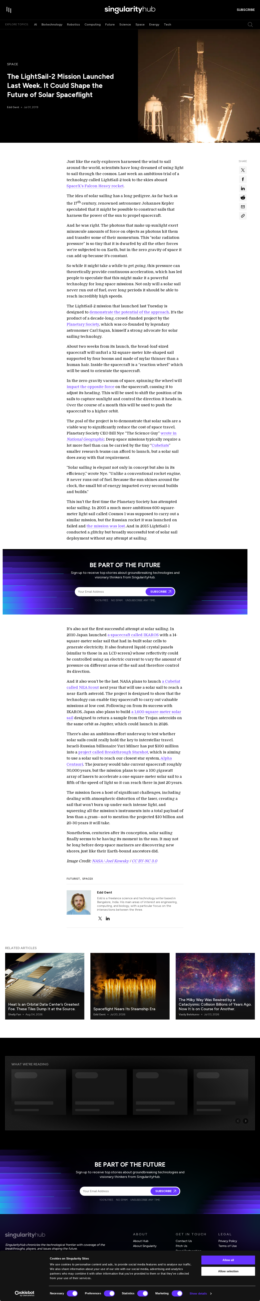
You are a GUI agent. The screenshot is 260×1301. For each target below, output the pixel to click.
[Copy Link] (243, 216)
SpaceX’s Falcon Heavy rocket (95, 186)
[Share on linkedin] (243, 188)
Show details (198, 1293)
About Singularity (144, 1246)
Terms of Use (227, 1246)
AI (35, 24)
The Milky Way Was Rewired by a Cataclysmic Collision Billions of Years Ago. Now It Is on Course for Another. (215, 1004)
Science (125, 24)
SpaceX (87, 878)
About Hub (140, 1241)
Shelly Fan (14, 1014)
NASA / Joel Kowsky (110, 861)
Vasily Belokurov (189, 1014)
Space (140, 24)
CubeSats (160, 445)
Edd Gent (13, 107)
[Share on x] (243, 170)
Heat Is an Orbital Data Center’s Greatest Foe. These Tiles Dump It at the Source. (43, 1006)
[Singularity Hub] (130, 10)
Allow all (228, 1260)
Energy (154, 24)
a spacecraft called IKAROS (133, 635)
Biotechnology (51, 24)
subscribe (246, 10)
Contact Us (184, 1241)
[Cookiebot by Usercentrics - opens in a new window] (24, 1293)
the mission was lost (106, 526)
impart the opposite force (90, 387)
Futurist (73, 878)
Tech (167, 24)
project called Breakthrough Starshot (113, 752)
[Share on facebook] (243, 179)
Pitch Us (181, 1246)
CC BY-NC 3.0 (144, 861)
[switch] (109, 1293)
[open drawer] (9, 10)
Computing (93, 24)
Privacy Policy (227, 1241)
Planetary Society (83, 324)
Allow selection (228, 1271)
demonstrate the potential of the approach (129, 312)
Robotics (73, 24)
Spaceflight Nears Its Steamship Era (124, 1009)
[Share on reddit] (243, 197)
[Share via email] (243, 206)
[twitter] (100, 918)
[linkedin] (108, 918)
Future (110, 24)
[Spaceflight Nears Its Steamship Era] (130, 986)
